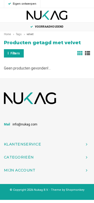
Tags (19, 34)
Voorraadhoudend (49, 26)
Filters (15, 53)
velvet (30, 34)
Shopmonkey (75, 190)
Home (7, 34)
